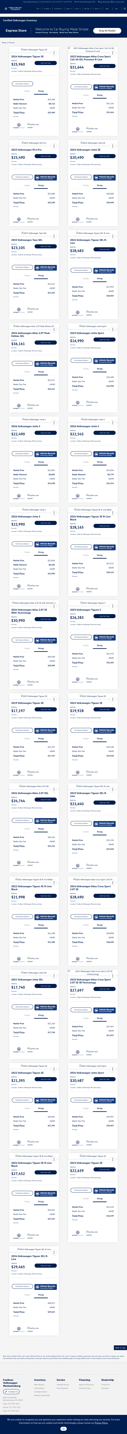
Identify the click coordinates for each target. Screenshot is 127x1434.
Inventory (40, 1379)
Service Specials (62, 1388)
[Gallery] (63, 31)
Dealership (107, 1379)
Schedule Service (63, 1384)
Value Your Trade (46, 63)
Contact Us (13, 1391)
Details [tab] (27, 91)
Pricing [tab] (41, 91)
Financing (84, 1379)
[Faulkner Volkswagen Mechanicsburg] (14, 8)
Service (61, 1379)
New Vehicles (39, 1384)
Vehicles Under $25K (42, 1395)
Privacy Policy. (101, 1422)
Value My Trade (84, 1388)
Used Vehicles (39, 1388)
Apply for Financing (86, 1384)
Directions (105, 1388)
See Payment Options (22, 84)
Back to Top (120, 1347)
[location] (75, 1)
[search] (125, 8)
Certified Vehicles (40, 1392)
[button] (54, 53)
